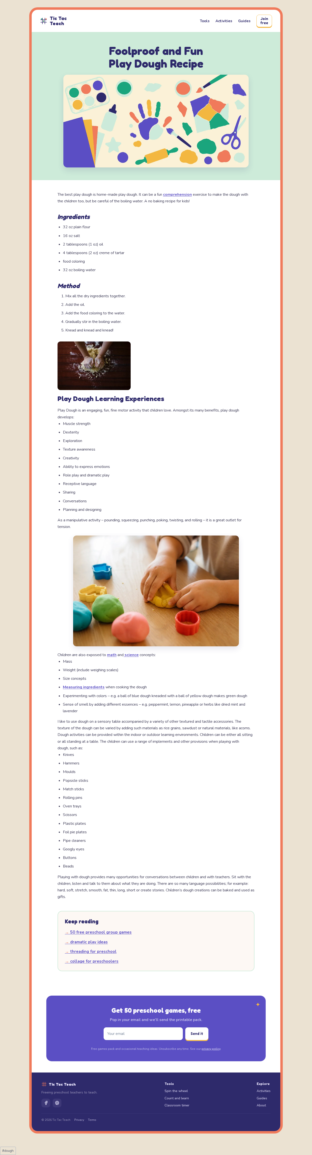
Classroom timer (177, 1105)
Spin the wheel (176, 1091)
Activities (223, 21)
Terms (92, 1120)
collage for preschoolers (91, 961)
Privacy (79, 1120)
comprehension (177, 194)
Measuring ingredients (84, 687)
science (131, 655)
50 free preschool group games (98, 932)
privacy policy (211, 1049)
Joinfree (264, 20)
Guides (244, 21)
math (112, 655)
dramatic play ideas (86, 942)
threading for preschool (91, 951)
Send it (197, 1033)
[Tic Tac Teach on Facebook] (45, 1103)
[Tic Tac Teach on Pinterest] (57, 1103)
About (261, 1105)
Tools (205, 21)
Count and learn (177, 1098)
